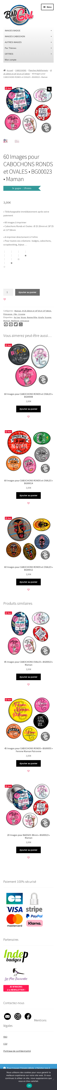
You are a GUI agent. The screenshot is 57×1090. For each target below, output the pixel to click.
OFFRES (9, 54)
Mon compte (10, 60)
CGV (5, 1043)
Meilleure (15, 320)
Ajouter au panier (27, 292)
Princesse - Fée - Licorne (14, 314)
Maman (17, 310)
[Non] (53, 1079)
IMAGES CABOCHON (15, 36)
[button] (49, 89)
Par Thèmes (10, 48)
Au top (17, 317)
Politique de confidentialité (17, 1051)
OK (29, 1085)
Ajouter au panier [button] (28, 408)
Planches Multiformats (38, 70)
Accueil (10, 70)
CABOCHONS (20, 70)
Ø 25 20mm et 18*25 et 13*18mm (36, 310)
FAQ (5, 1036)
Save (9, 88)
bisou (23, 317)
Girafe (41, 317)
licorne (48, 317)
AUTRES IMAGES (13, 42)
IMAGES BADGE (12, 30)
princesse (24, 320)
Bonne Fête (32, 317)
